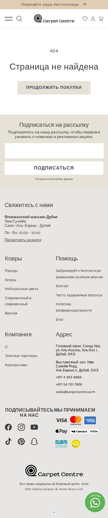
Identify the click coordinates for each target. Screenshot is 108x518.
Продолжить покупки (54, 87)
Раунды (11, 271)
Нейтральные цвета (22, 289)
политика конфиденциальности (74, 307)
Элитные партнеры (21, 356)
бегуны (11, 280)
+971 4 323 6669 (69, 377)
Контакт (62, 286)
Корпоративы (16, 365)
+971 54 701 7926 (69, 384)
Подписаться (54, 168)
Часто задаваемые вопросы (79, 295)
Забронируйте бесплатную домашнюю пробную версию (79, 274)
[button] (101, 18)
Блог (59, 320)
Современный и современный (18, 301)
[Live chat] (95, 502)
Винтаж (11, 313)
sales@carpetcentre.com (75, 392)
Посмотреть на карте (23, 240)
